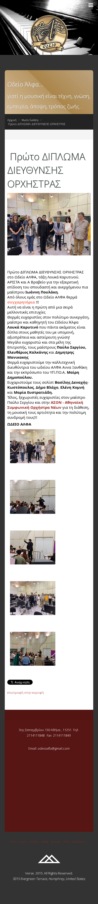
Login (22, 841)
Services (55, 841)
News (44, 841)
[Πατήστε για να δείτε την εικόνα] (48, 254)
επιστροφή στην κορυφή (25, 692)
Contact (34, 841)
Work (66, 841)
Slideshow (78, 841)
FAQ (14, 841)
